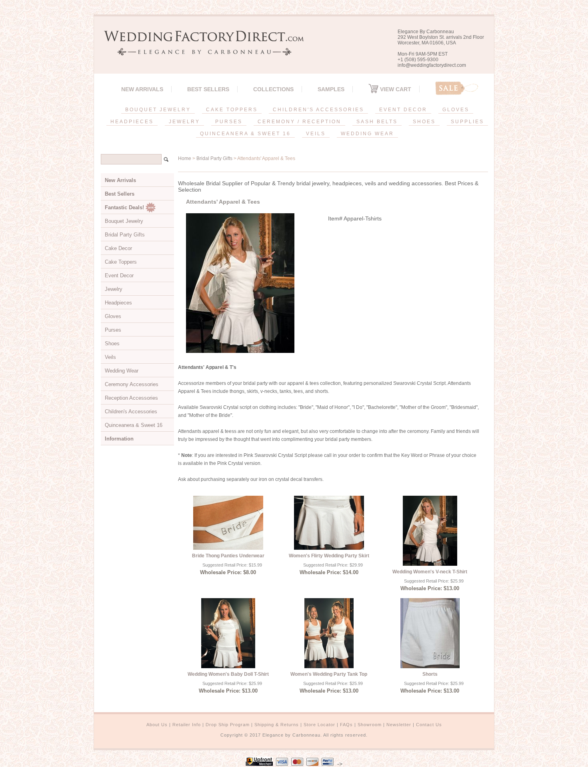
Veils (110, 357)
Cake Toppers (121, 262)
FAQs (346, 724)
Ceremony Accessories (131, 384)
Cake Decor (118, 248)
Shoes (112, 343)
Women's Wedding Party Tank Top (328, 674)
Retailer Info (186, 724)
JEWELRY (184, 121)
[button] (587, 765)
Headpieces (118, 303)
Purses (113, 330)
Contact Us (429, 724)
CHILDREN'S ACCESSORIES (318, 109)
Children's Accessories (131, 412)
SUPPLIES (467, 121)
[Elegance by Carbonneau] (200, 49)
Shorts (430, 674)
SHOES (424, 121)
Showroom (370, 724)
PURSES (228, 121)
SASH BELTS (377, 121)
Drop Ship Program (228, 724)
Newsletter (398, 724)
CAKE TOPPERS (232, 109)
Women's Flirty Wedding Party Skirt (329, 556)
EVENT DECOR (403, 109)
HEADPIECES (132, 121)
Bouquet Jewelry (124, 221)
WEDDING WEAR (367, 133)
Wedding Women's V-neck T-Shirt (429, 572)
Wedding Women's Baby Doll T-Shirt (228, 674)
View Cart (394, 89)
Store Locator (319, 724)
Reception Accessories (131, 398)
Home (184, 158)
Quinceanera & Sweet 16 (133, 425)
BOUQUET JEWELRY (158, 109)
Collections (273, 89)
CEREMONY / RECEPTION (299, 121)
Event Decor (119, 275)
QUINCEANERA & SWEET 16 (245, 133)
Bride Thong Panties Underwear (228, 556)
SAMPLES (331, 89)
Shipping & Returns (276, 724)
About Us (157, 724)
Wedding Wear (121, 371)
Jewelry (113, 289)
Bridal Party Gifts (214, 158)
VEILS (316, 133)
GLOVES (455, 109)
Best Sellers (208, 89)
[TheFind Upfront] (259, 764)
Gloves (113, 316)
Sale (456, 88)
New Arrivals (142, 89)
